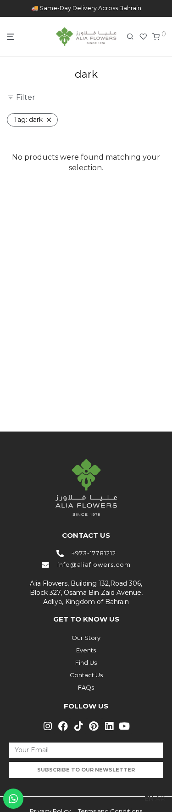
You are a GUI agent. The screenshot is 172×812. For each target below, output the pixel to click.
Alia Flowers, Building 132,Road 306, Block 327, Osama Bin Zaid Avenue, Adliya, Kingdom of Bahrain (86, 592)
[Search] (133, 36)
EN (149, 799)
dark (28, 119)
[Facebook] (63, 726)
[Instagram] (47, 726)
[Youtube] (125, 726)
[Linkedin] (109, 726)
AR (160, 799)
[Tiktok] (78, 726)
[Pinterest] (94, 726)
